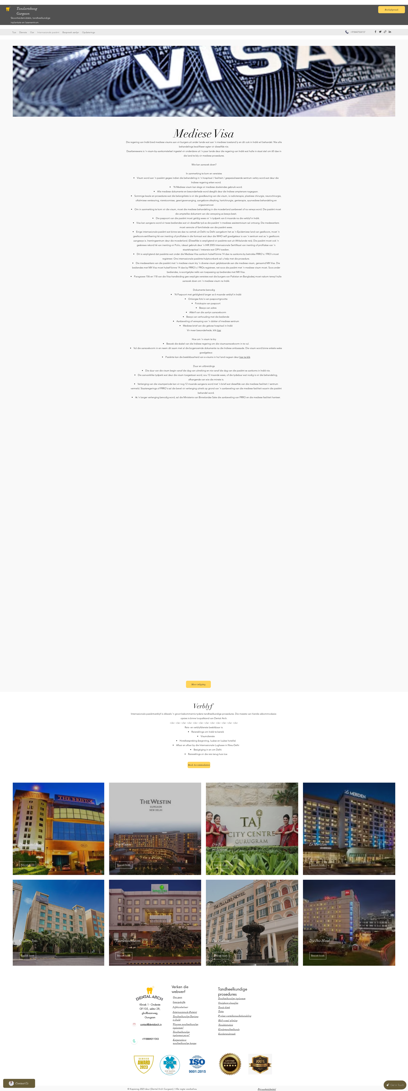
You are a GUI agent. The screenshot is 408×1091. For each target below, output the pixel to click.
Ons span (177, 997)
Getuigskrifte (179, 1002)
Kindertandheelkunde (229, 1029)
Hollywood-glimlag (227, 1020)
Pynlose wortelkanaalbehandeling (234, 1015)
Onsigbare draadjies (228, 1003)
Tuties (221, 1011)
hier (219, 330)
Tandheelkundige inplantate (231, 998)
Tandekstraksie (225, 1024)
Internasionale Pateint (185, 1012)
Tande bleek (224, 1007)
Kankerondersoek (227, 1033)
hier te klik (244, 357)
